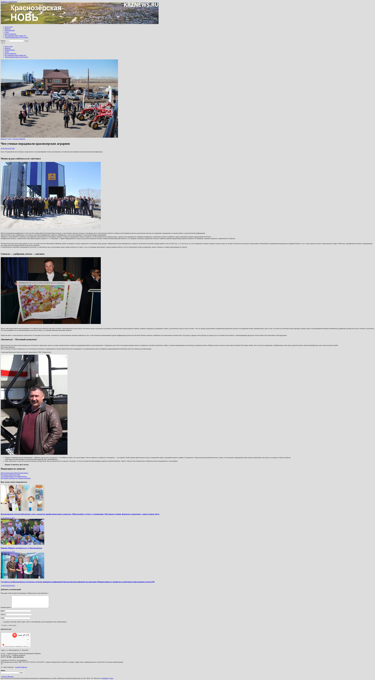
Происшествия (10, 30)
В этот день (8, 27)
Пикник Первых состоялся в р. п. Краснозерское (21, 548)
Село (9, 139)
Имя (3, 611)
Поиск (3, 670)
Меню (3, 43)
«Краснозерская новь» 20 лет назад (16, 37)
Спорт (7, 32)
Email (3, 614)
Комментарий (6, 607)
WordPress (105, 678)
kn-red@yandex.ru (21, 667)
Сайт (2, 618)
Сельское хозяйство (18, 139)
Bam (111, 678)
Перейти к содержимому (9, 1)
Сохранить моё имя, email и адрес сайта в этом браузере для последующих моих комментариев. (35, 622)
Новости (7, 28)
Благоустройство (10, 34)
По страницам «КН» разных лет (15, 35)
